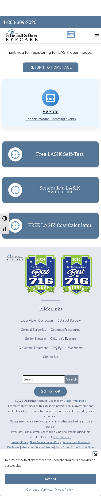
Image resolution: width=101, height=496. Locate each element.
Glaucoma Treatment (33, 348)
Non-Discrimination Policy (45, 442)
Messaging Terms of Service (38, 447)
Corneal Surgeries (33, 330)
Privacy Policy (64, 490)
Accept (50, 479)
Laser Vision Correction (36, 320)
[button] (94, 453)
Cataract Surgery (69, 320)
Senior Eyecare (35, 339)
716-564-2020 (62, 437)
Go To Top (50, 391)
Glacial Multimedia (74, 401)
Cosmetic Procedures (65, 330)
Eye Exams (75, 348)
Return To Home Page (51, 67)
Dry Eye (57, 348)
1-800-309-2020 (19, 22)
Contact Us (50, 357)
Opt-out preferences (39, 490)
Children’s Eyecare (63, 339)
